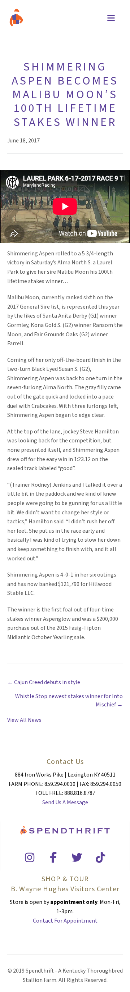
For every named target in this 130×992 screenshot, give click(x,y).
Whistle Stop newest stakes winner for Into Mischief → (69, 700)
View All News (24, 720)
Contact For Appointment (65, 921)
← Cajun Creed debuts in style (43, 682)
